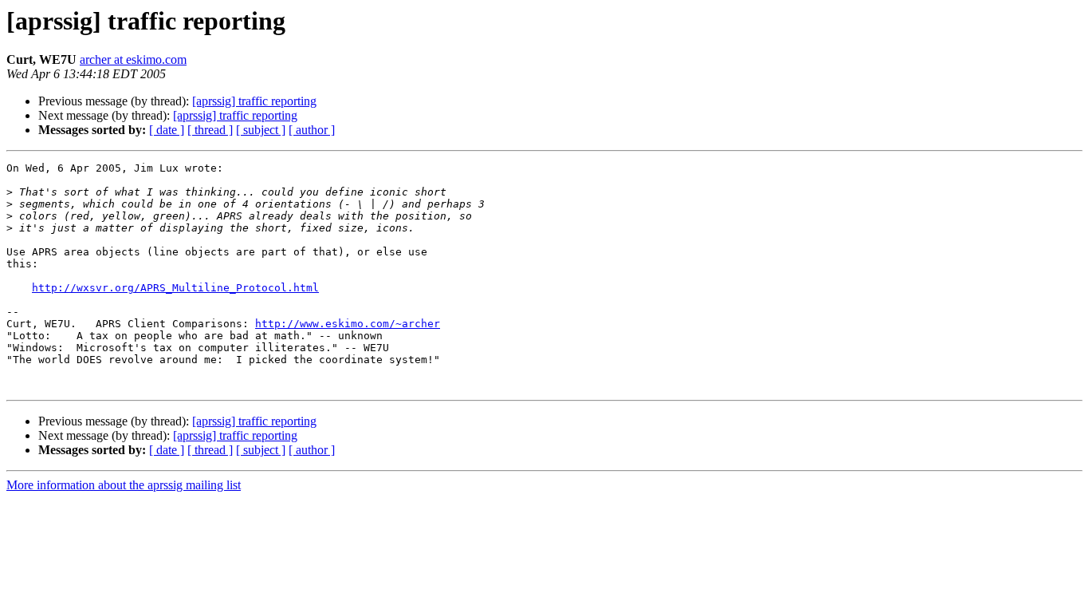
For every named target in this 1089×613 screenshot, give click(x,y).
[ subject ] (260, 129)
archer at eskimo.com (133, 59)
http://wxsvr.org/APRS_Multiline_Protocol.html (175, 288)
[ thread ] (210, 129)
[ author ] (312, 129)
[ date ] (166, 129)
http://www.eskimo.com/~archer (347, 324)
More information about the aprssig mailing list (123, 485)
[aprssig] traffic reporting (254, 101)
